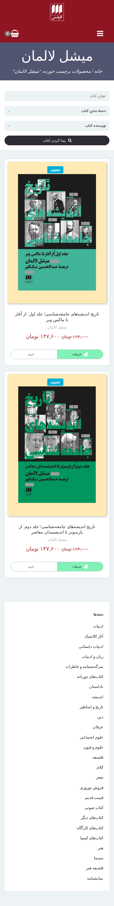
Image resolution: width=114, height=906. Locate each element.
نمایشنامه (95, 878)
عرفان (98, 727)
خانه (98, 71)
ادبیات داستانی (91, 646)
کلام (100, 767)
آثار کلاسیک (94, 636)
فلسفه (97, 757)
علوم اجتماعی (91, 737)
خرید (31, 354)
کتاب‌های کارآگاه (90, 828)
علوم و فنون (93, 747)
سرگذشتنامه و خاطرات (84, 666)
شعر (99, 777)
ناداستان (96, 686)
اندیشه (97, 697)
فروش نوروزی (91, 787)
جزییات (76, 354)
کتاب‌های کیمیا (91, 838)
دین (100, 717)
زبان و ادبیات (92, 656)
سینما (98, 858)
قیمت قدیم (94, 797)
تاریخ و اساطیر (91, 707)
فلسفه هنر (94, 868)
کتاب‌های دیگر (92, 817)
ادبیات (98, 626)
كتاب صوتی (94, 807)
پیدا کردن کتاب (55, 140)
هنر (100, 848)
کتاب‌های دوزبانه (90, 676)
